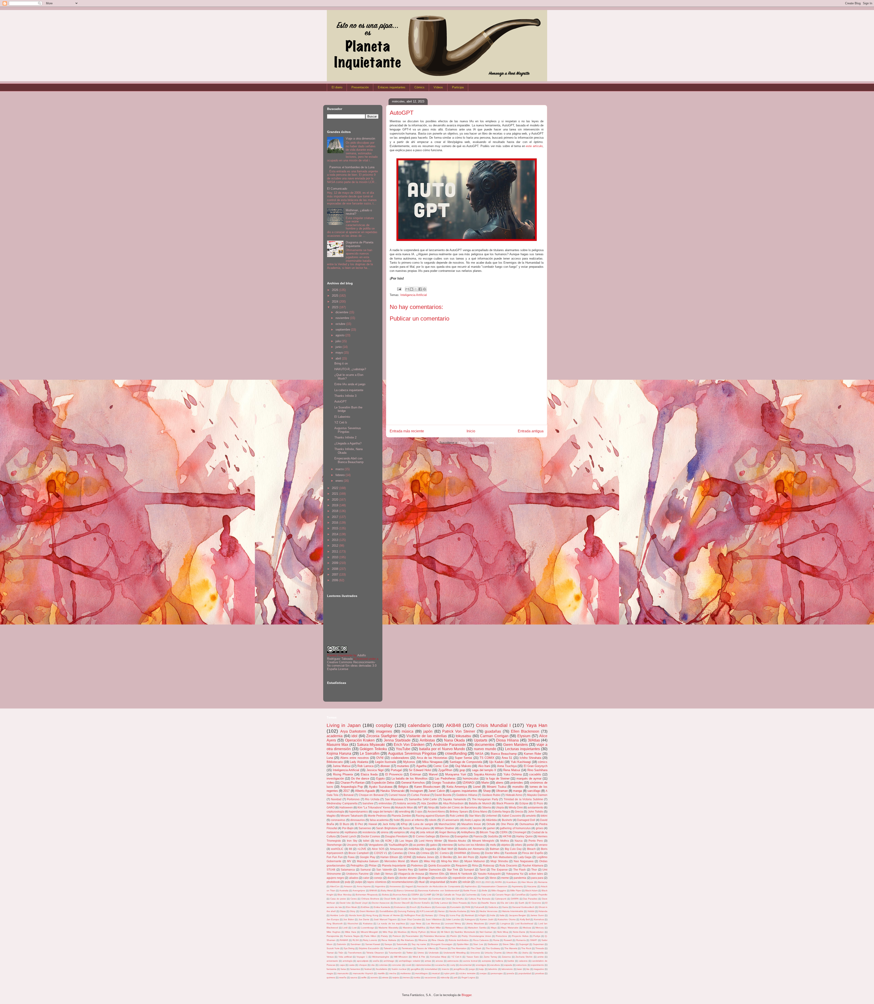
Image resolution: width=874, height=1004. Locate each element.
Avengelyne (359, 890)
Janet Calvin (436, 790)
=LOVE (361, 848)
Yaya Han (536, 725)
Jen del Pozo (465, 857)
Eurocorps (440, 907)
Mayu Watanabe (509, 927)
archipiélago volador (409, 961)
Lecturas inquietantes (522, 749)
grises (539, 828)
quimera (331, 977)
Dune (474, 903)
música (407, 731)
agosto (340, 335)
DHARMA (460, 852)
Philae (373, 865)
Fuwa (351, 857)
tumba (417, 977)
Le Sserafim (369, 753)
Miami (414, 861)
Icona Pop (455, 915)
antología (348, 961)
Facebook (511, 852)
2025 (335, 295)
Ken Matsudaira (503, 857)
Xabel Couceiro (511, 815)
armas (428, 961)
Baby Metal (387, 890)
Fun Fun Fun (335, 857)
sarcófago (533, 790)
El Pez (359, 824)
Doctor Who (492, 852)
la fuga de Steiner (498, 778)
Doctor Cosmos (370, 836)
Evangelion (462, 836)
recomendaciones (402, 881)
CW (437, 894)
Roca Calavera (481, 940)
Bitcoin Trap (487, 832)
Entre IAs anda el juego (349, 384)
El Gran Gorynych (536, 766)
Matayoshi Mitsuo (454, 927)
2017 (335, 517)
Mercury (540, 927)
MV (349, 861)
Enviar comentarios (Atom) (476, 442)
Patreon (397, 936)
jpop (462, 770)
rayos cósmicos (376, 881)
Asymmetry (517, 886)
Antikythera (468, 832)
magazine (539, 969)
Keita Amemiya (457, 786)
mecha (392, 973)
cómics (542, 762)
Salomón (341, 944)
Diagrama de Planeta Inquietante (359, 244)
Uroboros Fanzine (357, 873)
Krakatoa (368, 923)
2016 (335, 522)
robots (433, 819)
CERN (504, 832)
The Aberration (459, 948)
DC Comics (442, 852)
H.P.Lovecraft (427, 911)
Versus (330, 957)
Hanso (441, 911)
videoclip (445, 977)
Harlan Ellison (389, 857)
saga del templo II (484, 770)
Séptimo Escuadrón (369, 948)
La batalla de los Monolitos (409, 778)
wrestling (404, 811)
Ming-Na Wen (450, 861)
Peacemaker (412, 936)
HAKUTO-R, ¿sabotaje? (350, 369)
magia (330, 973)
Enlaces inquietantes (391, 87)
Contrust (436, 898)
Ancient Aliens (436, 811)
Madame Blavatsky (389, 927)
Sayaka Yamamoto (454, 799)
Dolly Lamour (441, 903)
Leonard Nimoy (453, 923)
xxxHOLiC (337, 848)
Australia (343, 890)
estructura (521, 965)
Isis (377, 840)
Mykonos (409, 762)
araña (376, 961)
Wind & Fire (419, 957)
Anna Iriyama (364, 886)
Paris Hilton (370, 936)
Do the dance (360, 778)
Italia (502, 915)
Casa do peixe (338, 898)
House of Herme (391, 915)
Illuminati (469, 915)
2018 (335, 511)
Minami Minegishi (483, 840)
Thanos (443, 948)
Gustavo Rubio (491, 794)
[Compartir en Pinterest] (424, 289)
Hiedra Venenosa (488, 911)
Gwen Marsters (515, 745)
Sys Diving (349, 948)
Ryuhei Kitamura (532, 865)
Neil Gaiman (486, 932)
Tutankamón (395, 952)
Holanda (543, 911)
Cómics (419, 87)
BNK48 (373, 890)
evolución (441, 877)
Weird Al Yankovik (461, 873)
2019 (335, 505)
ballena (499, 961)
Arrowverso (395, 886)
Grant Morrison (367, 911)
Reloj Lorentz (370, 940)
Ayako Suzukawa (380, 786)
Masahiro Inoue (471, 824)
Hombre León (337, 915)
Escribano (426, 907)
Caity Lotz (486, 894)
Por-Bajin (348, 828)
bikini (544, 815)
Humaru (429, 915)
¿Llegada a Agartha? (347, 443)
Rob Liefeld (457, 815)
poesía (510, 973)
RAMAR (344, 940)
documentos (484, 745)
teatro (453, 881)
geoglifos (415, 969)
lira (527, 969)
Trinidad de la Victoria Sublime (523, 799)
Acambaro (511, 882)
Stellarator (493, 944)
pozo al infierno (414, 819)
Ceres (354, 898)
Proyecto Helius (520, 936)
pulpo (358, 881)
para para (537, 877)
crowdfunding (456, 753)
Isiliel (366, 840)
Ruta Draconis (508, 865)
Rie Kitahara (407, 940)
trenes (406, 977)
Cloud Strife (390, 898)
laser (519, 969)
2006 (335, 580)
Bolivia (385, 894)
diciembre (342, 312)
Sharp (487, 790)
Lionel (477, 786)
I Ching (441, 915)
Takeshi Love (391, 948)
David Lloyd (361, 903)
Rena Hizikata (388, 940)
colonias (383, 965)
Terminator (407, 948)
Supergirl (523, 944)
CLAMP (427, 894)
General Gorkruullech (523, 907)
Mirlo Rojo (388, 932)
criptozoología (335, 811)
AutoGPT (340, 401)
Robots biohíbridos (459, 940)
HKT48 (507, 836)
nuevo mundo (485, 749)
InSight (482, 915)
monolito (517, 786)
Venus (389, 873)
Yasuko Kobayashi (489, 873)
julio (338, 341)
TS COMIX (487, 757)
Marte (485, 782)
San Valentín (384, 869)
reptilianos (351, 832)
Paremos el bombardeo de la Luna (351, 167)
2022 (335, 488)
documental (465, 965)
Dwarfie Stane (488, 903)
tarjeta (395, 977)
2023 (335, 307)
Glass (343, 911)
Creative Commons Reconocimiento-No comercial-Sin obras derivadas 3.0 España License (351, 665)
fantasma (331, 969)
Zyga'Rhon (445, 770)
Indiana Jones (425, 857)
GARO (331, 807)
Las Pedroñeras (445, 778)
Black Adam (531, 890)
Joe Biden (348, 919)
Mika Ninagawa (432, 762)
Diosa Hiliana (507, 740)
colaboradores (400, 757)
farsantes (355, 969)
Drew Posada (459, 903)
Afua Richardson (453, 803)
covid (408, 965)
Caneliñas (520, 894)
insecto (445, 969)
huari (481, 877)
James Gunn (537, 915)
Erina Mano (480, 811)
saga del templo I (383, 811)
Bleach (531, 848)
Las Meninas (433, 923)
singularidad (437, 881)
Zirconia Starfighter (381, 736)
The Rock (526, 948)
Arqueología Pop (352, 786)
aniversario (332, 961)
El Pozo (538, 803)
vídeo (330, 782)
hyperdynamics (358, 811)
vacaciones (430, 977)
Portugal (396, 770)
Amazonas (396, 848)
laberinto (492, 969)
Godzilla (493, 836)
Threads (539, 948)
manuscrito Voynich (363, 973)
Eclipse (523, 803)
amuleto (531, 815)
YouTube (403, 749)
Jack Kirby (388, 824)
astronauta (453, 961)
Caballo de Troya (452, 894)
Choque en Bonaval (371, 794)
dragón (426, 877)
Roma (496, 940)
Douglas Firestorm (396, 836)
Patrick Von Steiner (458, 731)
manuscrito (343, 973)
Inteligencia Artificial (413, 295)
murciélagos (421, 973)
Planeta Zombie (401, 815)
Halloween (346, 807)
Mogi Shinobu (499, 861)
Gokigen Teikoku (373, 749)
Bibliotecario (335, 762)
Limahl (492, 923)
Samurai (365, 869)
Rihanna (422, 940)
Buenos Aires (400, 894)
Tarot (482, 869)
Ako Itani (484, 766)
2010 (335, 557)
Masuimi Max (337, 745)
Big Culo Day (513, 848)
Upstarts (480, 740)
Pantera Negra (352, 936)
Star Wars (475, 815)
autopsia (486, 961)
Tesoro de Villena (426, 948)
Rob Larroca (365, 766)
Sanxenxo (364, 828)
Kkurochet (353, 923)
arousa (439, 961)
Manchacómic (447, 824)
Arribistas (427, 740)
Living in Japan (344, 725)
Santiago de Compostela (466, 762)
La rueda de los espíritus (391, 923)
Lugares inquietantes (464, 790)
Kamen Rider (532, 753)
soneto (374, 977)
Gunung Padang (406, 911)
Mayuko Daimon (537, 794)
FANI (467, 907)
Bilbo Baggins (498, 890)
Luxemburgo (367, 927)
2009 (335, 563)
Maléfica (421, 927)
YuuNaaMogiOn (398, 844)
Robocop (488, 865)
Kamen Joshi (486, 919)
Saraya (388, 944)
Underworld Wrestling (454, 952)
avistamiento (535, 807)
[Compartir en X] (416, 289)
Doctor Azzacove (381, 903)
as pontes (419, 844)
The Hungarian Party (485, 799)
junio (339, 347)
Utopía (500, 807)
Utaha (525, 952)
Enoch (413, 907)
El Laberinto (342, 416)
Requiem (461, 865)
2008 (335, 569)
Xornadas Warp (438, 957)
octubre (340, 324)
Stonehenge (334, 844)
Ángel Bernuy (447, 832)
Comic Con (440, 766)
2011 (335, 551)
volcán (466, 881)
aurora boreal (470, 961)
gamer (491, 828)
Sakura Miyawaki (371, 745)
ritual (422, 881)
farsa (343, 969)
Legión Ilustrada (385, 762)
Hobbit (531, 911)
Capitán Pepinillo (538, 894)
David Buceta (442, 794)
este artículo (534, 146)
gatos (433, 844)
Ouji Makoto (463, 766)
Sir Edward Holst (420, 770)
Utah (377, 873)
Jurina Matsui (341, 766)
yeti (455, 977)
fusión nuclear (399, 969)
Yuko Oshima (512, 774)
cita (373, 965)
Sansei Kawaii (372, 944)
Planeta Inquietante (394, 865)
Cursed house (397, 794)
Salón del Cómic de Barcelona (458, 807)
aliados (353, 877)
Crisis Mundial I (493, 725)
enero (339, 480)
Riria (475, 865)
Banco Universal (405, 890)
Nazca (519, 840)
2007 (335, 574)
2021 (335, 493)
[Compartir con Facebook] (420, 289)
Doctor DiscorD (402, 903)
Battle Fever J (470, 890)
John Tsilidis (535, 811)
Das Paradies (530, 898)
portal (530, 844)
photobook (333, 881)
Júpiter (483, 857)
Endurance (400, 907)
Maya (494, 927)
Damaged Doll (526, 819)
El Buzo (344, 824)
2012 (335, 545)
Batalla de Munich (480, 803)
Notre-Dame (519, 932)
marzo (340, 469)
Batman (494, 848)
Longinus (505, 923)
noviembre (342, 318)
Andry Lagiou (472, 819)
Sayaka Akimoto (485, 774)
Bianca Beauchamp (504, 753)
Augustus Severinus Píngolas (347, 429)
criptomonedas (423, 965)
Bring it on (341, 363)
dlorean (385, 766)
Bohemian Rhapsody (367, 894)
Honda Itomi (355, 915)
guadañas (493, 731)
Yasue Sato (472, 957)
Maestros (407, 927)
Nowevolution (537, 932)
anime (540, 957)
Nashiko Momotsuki (465, 932)
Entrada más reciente (407, 431)
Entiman (415, 774)
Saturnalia (401, 944)
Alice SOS (378, 848)
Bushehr (507, 819)
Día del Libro (507, 903)
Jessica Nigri (375, 770)
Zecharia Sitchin (524, 957)
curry (452, 965)
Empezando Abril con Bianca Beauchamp (348, 460)
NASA (479, 753)
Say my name (419, 944)
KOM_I (389, 840)
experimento (537, 965)
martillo (381, 973)
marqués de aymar (528, 778)
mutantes (403, 766)
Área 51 (507, 757)
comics (463, 828)
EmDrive (365, 907)
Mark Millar (435, 927)
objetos (505, 844)
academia (335, 736)
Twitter (409, 952)
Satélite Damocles (429, 869)
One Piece (507, 824)
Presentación (360, 87)
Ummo (420, 952)
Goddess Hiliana (466, 794)
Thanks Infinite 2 (345, 437)
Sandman (356, 944)
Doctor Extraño (422, 903)
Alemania (542, 882)
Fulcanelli (479, 907)
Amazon (348, 886)
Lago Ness (416, 923)
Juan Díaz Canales (411, 919)
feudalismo (381, 969)
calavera (523, 961)
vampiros (399, 832)
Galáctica (493, 907)
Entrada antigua (531, 431)
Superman (538, 944)
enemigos (481, 965)
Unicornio (475, 952)
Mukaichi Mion (404, 807)
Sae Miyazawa (394, 799)
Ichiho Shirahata (530, 757)
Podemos (417, 865)
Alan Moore (527, 882)
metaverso (333, 832)
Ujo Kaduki (496, 762)
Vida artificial (345, 957)
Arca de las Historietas (432, 757)
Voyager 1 (361, 957)
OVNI (380, 757)
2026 (335, 290)
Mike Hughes (333, 932)
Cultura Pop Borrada (479, 898)
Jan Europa (333, 919)
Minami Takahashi (351, 815)
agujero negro (335, 877)
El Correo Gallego (424, 836)
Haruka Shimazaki (392, 790)
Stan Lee (478, 944)
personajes (497, 973)
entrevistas (385, 803)
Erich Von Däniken (409, 745)
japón (427, 731)
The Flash (519, 869)
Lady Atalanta (359, 762)
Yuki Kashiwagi (521, 762)
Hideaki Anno (514, 794)
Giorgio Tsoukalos (443, 782)
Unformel (491, 815)
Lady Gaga (525, 857)
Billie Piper (515, 890)
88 (350, 848)
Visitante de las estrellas (426, 736)
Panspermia (333, 936)
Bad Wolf (447, 848)
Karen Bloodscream (427, 786)
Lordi (345, 927)
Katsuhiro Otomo (507, 919)
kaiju (481, 969)
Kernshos (539, 919)
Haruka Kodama (457, 911)
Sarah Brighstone (387, 828)
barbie (511, 961)
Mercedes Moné (394, 861)
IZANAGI (468, 782)
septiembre (343, 329)
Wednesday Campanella (342, 803)
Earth (521, 903)
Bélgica (403, 786)
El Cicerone (535, 903)
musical (436, 973)
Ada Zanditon (429, 803)
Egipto (380, 778)
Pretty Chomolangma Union (476, 936)
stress (385, 977)
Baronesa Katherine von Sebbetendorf (438, 890)
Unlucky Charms (493, 952)
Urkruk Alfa (512, 952)
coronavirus (338, 819)
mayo (339, 352)
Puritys (536, 936)
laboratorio (507, 969)
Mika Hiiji (430, 861)
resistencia (369, 832)
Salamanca (348, 869)
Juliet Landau (453, 919)
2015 (335, 528)
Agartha (421, 766)
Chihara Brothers (370, 898)
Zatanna (506, 957)
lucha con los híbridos (471, 844)
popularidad (524, 973)
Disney (475, 852)
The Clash (476, 948)
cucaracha (440, 965)
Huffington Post (412, 915)
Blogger (466, 995)
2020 (335, 499)
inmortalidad (431, 969)
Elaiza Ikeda (369, 774)
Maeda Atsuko (457, 840)
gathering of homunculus (515, 828)
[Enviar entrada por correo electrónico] (399, 288)
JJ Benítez (446, 857)
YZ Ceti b (340, 422)
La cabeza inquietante (348, 390)
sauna (354, 977)
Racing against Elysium (430, 815)
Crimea (424, 852)
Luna (330, 757)
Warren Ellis (437, 873)
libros (493, 877)
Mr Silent (445, 932)
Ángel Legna (468, 977)
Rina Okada (438, 940)
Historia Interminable (512, 911)
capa (342, 965)
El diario (337, 87)
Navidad (336, 799)
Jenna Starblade (397, 740)
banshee (368, 803)
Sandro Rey (405, 869)
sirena (385, 832)
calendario (419, 725)
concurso (396, 965)
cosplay (384, 725)
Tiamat (330, 952)
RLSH (356, 940)
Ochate (490, 824)
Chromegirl (519, 832)
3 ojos (418, 811)
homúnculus (471, 778)
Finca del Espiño (532, 852)
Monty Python (418, 932)
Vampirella (538, 952)
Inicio (471, 431)
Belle (484, 890)
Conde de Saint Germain (414, 898)
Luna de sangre (423, 824)
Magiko (331, 815)
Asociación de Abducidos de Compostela (438, 886)
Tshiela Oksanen (375, 952)
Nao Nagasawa (524, 861)
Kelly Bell (525, 919)
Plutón (453, 936)
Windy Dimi (516, 807)
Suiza (406, 828)
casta (352, 965)
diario (390, 877)
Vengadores (376, 844)
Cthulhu (460, 898)
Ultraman (502, 790)
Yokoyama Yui (515, 873)
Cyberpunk (500, 898)
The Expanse (499, 869)
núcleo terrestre (467, 973)
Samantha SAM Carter (423, 799)
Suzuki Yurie (333, 948)
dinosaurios (357, 819)
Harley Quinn (524, 836)
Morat (433, 932)
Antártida (413, 848)
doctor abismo (408, 877)
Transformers (355, 952)
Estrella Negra (501, 811)
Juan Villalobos (434, 919)
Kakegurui (470, 919)
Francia (478, 836)
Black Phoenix (505, 803)
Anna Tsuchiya (507, 766)
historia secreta (406, 803)
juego (472, 969)
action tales (536, 873)
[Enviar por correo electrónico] (407, 289)
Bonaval (348, 794)
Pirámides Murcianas (434, 936)
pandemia (520, 877)
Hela (472, 911)
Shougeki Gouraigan (441, 944)
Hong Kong (372, 915)
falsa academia (379, 819)
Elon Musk (351, 907)
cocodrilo (535, 774)
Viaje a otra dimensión (360, 138)
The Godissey (493, 948)
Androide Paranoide (449, 745)
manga (517, 790)
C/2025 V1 (380, 852)
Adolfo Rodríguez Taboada (346, 657)
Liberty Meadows (475, 923)
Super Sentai (463, 757)
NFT (420, 807)
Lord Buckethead (524, 923)
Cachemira (471, 894)
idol (354, 736)
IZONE (407, 857)
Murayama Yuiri (455, 774)
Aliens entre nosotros (354, 757)
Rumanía (521, 940)
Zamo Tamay (490, 957)
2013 (335, 540)
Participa (458, 87)
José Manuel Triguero (385, 919)
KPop (404, 824)
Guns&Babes (386, 911)
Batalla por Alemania (471, 848)
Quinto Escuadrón (439, 865)
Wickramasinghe (380, 957)
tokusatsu (463, 736)
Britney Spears (459, 811)
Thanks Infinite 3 (345, 396)
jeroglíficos (459, 969)
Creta (448, 898)
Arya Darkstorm (353, 731)
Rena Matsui (511, 770)
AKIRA (498, 882)
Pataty (384, 936)
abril (338, 358)
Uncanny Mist (355, 844)
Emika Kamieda (382, 907)
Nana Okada (454, 740)
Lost (354, 927)
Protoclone (501, 936)
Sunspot (469, 869)
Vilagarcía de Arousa (411, 873)
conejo (378, 877)
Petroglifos (357, 865)
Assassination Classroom (494, 886)
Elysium (523, 736)
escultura (495, 965)
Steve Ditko (509, 944)
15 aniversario (450, 819)
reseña (342, 977)
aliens (499, 782)
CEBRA (415, 894)
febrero (340, 475)
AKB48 (453, 725)
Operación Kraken (360, 740)
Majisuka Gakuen (368, 861)
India (492, 915)
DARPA (515, 898)
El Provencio (394, 774)
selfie (364, 977)
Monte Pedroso (377, 815)
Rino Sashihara (537, 770)
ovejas (483, 973)
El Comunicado (337, 188)
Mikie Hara (350, 932)
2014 (335, 534)
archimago (389, 961)
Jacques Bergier (517, 915)
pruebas (539, 973)
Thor (534, 869)
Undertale (434, 952)
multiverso (405, 973)
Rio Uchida (372, 799)
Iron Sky (352, 840)
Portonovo (353, 799)
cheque (363, 965)
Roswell (508, 940)
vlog (412, 832)
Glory (352, 911)
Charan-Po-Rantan (352, 782)
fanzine (477, 828)
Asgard (409, 886)
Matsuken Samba (477, 927)
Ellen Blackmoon (525, 731)
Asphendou (471, 886)
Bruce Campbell (358, 852)
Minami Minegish (369, 932)
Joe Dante (363, 919)
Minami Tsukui (496, 786)
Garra (505, 907)
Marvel (433, 774)
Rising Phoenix (343, 774)
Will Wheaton (401, 957)
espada (508, 965)
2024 (335, 301)
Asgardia (430, 848)
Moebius (402, 932)
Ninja (431, 807)
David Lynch (348, 836)
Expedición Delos (382, 782)
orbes (518, 844)
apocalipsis (362, 961)
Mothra (504, 840)
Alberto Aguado (365, 790)
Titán (340, 952)
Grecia (519, 811)
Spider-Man (463, 944)
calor (366, 877)
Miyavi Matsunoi (474, 861)
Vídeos (438, 87)
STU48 (331, 869)
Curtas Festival (420, 794)
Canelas (397, 852)
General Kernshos (413, 782)
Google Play (367, 857)
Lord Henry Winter (430, 840)
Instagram (416, 790)
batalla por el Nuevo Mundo (442, 749)
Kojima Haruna (339, 753)
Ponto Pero (535, 840)
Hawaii (372, 824)
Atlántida (491, 819)
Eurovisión (455, 907)
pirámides (516, 782)
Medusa (527, 927)
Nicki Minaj (502, 932)
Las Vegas (406, 840)
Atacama (531, 886)
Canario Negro (503, 894)
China (411, 852)
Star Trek (452, 869)
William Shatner (444, 828)
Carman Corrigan (494, 736)
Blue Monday (344, 894)
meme (505, 877)
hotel (397, 819)
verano (543, 844)
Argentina (380, 886)
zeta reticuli (427, 832)
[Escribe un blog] (411, 289)
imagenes (384, 731)
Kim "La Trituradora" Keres (374, 807)
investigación (335, 778)
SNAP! (533, 940)
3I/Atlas (534, 740)
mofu (493, 844)
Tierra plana (422, 828)
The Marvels (510, 948)
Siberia (486, 807)
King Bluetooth (335, 923)
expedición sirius (462, 877)
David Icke (345, 903)
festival (368, 969)
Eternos (445, 836)
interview (447, 844)
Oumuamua (526, 824)
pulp (347, 881)
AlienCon (335, 886)
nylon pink (449, 973)
